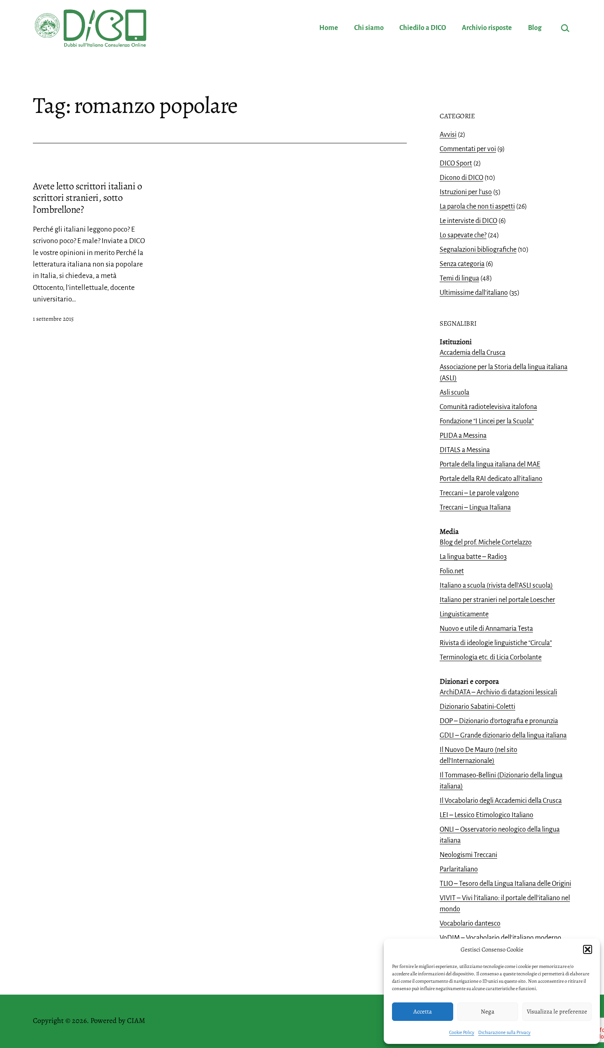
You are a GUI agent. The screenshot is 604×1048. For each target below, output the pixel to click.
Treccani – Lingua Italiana (475, 507)
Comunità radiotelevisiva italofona (488, 407)
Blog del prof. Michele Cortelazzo (486, 542)
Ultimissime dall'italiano (474, 292)
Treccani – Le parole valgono (479, 493)
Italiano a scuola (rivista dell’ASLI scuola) (496, 585)
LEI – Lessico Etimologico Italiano (486, 815)
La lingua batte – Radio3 (473, 557)
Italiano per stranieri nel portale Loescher (497, 600)
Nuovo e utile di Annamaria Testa (486, 628)
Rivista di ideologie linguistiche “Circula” (496, 643)
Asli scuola (454, 392)
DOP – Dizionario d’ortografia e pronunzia (499, 721)
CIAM (136, 1020)
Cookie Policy (461, 1032)
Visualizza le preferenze (557, 1011)
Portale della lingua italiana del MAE (490, 464)
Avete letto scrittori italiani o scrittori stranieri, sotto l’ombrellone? (87, 197)
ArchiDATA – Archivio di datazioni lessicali (498, 692)
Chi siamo (369, 28)
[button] (587, 949)
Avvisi (448, 134)
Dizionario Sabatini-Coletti (477, 706)
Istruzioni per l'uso (466, 192)
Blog (535, 28)
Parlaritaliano (459, 869)
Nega (487, 1011)
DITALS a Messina (465, 450)
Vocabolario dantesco (470, 923)
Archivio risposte (487, 28)
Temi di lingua (459, 278)
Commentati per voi (468, 149)
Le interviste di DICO (468, 221)
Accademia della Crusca (472, 352)
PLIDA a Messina (463, 435)
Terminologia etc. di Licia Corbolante (491, 657)
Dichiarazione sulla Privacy (504, 1032)
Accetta (422, 1011)
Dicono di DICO (461, 178)
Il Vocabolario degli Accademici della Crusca (501, 800)
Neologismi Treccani (468, 855)
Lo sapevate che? (463, 235)
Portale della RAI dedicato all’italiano (491, 479)
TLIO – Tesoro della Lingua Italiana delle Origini (505, 883)
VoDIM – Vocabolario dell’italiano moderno (500, 938)
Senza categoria (462, 264)
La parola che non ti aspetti (477, 206)
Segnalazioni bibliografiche (478, 249)
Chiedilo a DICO (422, 28)
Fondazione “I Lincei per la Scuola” (487, 421)
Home (328, 28)
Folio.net (452, 571)
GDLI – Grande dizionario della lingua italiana (503, 735)
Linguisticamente (464, 614)
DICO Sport (456, 163)
